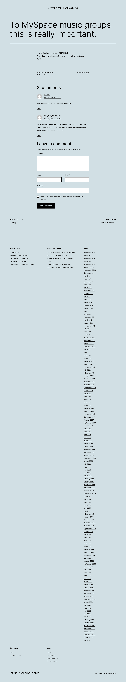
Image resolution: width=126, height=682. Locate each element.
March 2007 (88, 440)
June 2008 (87, 396)
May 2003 (87, 576)
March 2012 (88, 320)
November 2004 (89, 523)
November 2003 (89, 558)
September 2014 (90, 305)
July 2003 (87, 570)
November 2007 (89, 417)
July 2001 (87, 640)
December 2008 (89, 379)
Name (39, 175)
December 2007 (89, 414)
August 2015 (88, 294)
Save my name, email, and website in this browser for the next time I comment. (62, 198)
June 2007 (87, 432)
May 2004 (87, 540)
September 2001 (89, 634)
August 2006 (88, 461)
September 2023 (90, 270)
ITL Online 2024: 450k (18, 261)
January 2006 (89, 482)
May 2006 (87, 470)
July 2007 (87, 429)
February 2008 (89, 408)
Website (40, 186)
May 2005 (87, 505)
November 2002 (89, 593)
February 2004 (89, 549)
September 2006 (90, 458)
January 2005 (89, 517)
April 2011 (87, 335)
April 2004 (87, 543)
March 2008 (88, 405)
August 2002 (88, 602)
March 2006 (88, 476)
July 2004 (87, 534)
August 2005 (88, 496)
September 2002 (90, 599)
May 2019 (87, 285)
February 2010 (89, 361)
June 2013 (87, 311)
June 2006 (87, 467)
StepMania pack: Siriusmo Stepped (22, 264)
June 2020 (87, 279)
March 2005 (88, 511)
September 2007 (90, 423)
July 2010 (87, 349)
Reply (39, 109)
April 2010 (87, 355)
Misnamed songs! (61, 255)
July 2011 (87, 329)
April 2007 (87, 438)
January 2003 (89, 587)
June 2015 (87, 299)
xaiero (47, 94)
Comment (41, 153)
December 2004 (89, 520)
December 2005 (89, 485)
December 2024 (89, 258)
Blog (87, 72)
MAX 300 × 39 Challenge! (19, 258)
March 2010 (88, 358)
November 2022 (89, 273)
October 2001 (89, 631)
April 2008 (87, 402)
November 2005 (89, 487)
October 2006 (89, 455)
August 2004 (88, 532)
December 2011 (89, 326)
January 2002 (89, 623)
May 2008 (87, 399)
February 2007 (89, 443)
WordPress (112, 673)
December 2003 (89, 555)
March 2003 (88, 581)
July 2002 (87, 605)
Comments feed (52, 658)
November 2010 (89, 341)
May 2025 (87, 255)
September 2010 (89, 346)
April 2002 (87, 614)
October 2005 (89, 490)
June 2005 (87, 502)
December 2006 (89, 449)
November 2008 (89, 382)
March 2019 (88, 288)
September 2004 (90, 529)
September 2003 (90, 564)
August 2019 (88, 282)
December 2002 (89, 590)
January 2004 (89, 552)
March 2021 (88, 276)
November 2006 (89, 452)
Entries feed (51, 655)
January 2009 (89, 376)
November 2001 (89, 628)
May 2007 (87, 435)
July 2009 (87, 370)
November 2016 (89, 291)
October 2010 (89, 343)
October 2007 (89, 420)
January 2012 (88, 323)
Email (67, 175)
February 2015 (89, 302)
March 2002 (88, 617)
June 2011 (87, 332)
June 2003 (87, 573)
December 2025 (89, 252)
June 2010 (87, 352)
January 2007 (89, 446)
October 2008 (89, 385)
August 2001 (88, 637)
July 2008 (87, 393)
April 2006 (87, 473)
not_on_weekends (53, 115)
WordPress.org (52, 661)
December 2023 (89, 264)
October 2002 (89, 596)
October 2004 (89, 526)
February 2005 (89, 514)
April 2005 (87, 508)
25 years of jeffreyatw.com (19, 255)
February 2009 (89, 373)
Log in (49, 652)
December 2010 (89, 338)
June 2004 (87, 537)
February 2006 (89, 479)
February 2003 (89, 584)
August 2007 (88, 426)
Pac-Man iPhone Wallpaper (61, 264)
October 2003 (89, 561)
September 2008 (90, 388)
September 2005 (90, 493)
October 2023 (89, 267)
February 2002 (89, 620)
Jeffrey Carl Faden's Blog (63, 8)
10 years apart (15, 252)
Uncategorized (15, 655)
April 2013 (87, 314)
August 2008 (88, 390)
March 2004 (88, 546)
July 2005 (87, 499)
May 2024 (87, 261)
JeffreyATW (42, 75)
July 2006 (87, 464)
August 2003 (88, 567)
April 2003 (87, 579)
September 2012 (89, 317)
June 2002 (87, 608)
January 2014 (88, 308)
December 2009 (89, 367)
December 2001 (89, 626)
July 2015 (87, 296)
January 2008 (89, 411)
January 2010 (88, 364)
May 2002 (87, 611)
